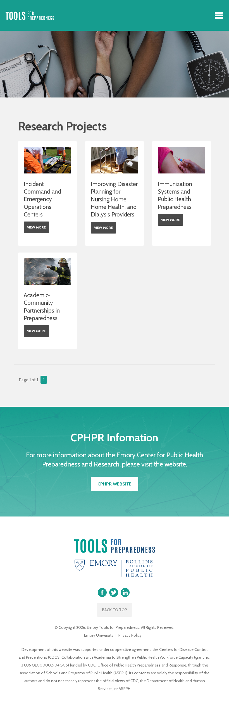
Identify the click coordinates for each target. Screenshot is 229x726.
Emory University (98, 635)
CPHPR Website (114, 484)
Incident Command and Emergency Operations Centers (42, 199)
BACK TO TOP (114, 609)
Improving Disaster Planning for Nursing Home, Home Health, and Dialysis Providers (114, 199)
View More (36, 227)
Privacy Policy (130, 635)
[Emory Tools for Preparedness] (30, 15)
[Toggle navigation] (218, 15)
